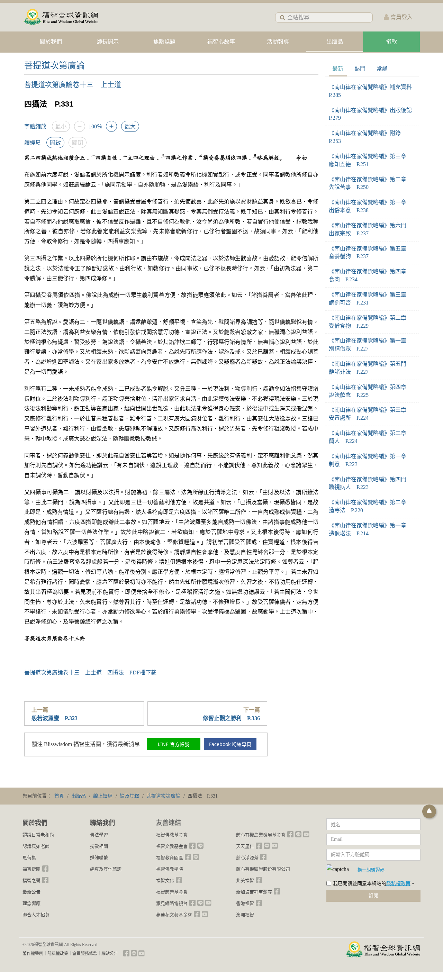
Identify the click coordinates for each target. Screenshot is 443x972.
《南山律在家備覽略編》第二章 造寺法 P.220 (370, 506)
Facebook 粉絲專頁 (230, 744)
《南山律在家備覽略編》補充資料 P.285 (372, 91)
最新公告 (31, 891)
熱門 (359, 69)
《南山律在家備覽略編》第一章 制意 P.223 (370, 460)
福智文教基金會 (172, 846)
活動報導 (278, 42)
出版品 (334, 42)
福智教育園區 (169, 857)
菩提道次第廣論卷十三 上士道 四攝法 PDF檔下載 (90, 672)
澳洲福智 (245, 914)
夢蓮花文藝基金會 (174, 914)
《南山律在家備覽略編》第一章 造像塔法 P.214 (370, 529)
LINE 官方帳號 (173, 744)
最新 (337, 69)
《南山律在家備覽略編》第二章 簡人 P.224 (370, 437)
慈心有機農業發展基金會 (261, 834)
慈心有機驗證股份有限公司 (263, 869)
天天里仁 (245, 846)
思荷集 (29, 857)
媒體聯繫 (99, 857)
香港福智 (245, 903)
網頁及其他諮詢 (105, 869)
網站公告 (109, 953)
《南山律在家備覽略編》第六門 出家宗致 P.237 (370, 229)
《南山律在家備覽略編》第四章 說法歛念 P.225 (370, 391)
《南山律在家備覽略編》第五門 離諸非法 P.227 (370, 368)
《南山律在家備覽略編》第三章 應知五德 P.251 (370, 160)
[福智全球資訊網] (60, 17)
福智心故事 (221, 42)
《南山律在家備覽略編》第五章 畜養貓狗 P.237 (370, 253)
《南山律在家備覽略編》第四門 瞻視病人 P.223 (370, 483)
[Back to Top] (429, 811)
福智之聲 (31, 880)
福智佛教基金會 (172, 834)
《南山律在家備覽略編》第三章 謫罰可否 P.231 (370, 299)
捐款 (391, 42)
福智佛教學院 (169, 869)
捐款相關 (99, 846)
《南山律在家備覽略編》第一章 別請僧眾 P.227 (370, 345)
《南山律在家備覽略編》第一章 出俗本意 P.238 (370, 206)
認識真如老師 (35, 846)
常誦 (382, 69)
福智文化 (165, 880)
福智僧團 (31, 869)
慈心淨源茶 (247, 857)
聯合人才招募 (35, 914)
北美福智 (245, 880)
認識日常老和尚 (38, 834)
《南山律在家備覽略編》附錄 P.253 (367, 137)
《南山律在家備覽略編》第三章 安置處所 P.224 (370, 414)
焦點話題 (164, 42)
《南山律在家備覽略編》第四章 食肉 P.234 (370, 275)
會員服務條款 (84, 953)
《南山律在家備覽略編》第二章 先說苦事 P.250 (370, 183)
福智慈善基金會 (172, 891)
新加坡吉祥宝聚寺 (254, 891)
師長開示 (108, 42)
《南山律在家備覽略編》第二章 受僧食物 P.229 (370, 322)
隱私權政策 (398, 883)
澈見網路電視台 (172, 903)
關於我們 (51, 42)
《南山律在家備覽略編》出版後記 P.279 (372, 114)
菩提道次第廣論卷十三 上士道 (72, 85)
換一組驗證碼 (371, 869)
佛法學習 (99, 834)
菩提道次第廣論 (54, 65)
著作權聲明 (32, 953)
